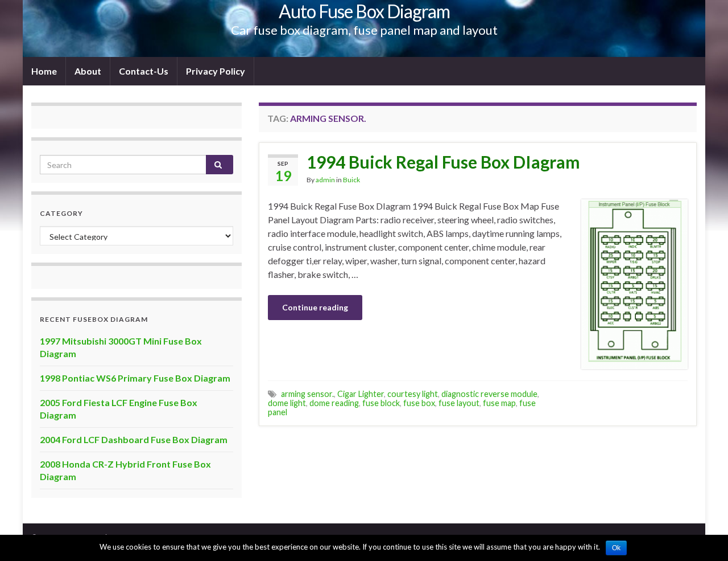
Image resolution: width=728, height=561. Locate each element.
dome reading (334, 403)
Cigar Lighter (360, 394)
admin (325, 179)
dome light (287, 403)
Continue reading (315, 307)
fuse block (381, 403)
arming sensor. (307, 394)
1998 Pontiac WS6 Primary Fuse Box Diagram (135, 377)
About (88, 70)
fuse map (499, 403)
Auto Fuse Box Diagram (364, 11)
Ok (616, 548)
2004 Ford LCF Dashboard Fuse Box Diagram (134, 439)
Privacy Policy (215, 70)
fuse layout (459, 403)
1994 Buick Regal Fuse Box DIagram (443, 161)
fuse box (419, 403)
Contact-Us (143, 70)
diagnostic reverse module (489, 394)
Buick (351, 179)
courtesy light (412, 394)
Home (44, 70)
